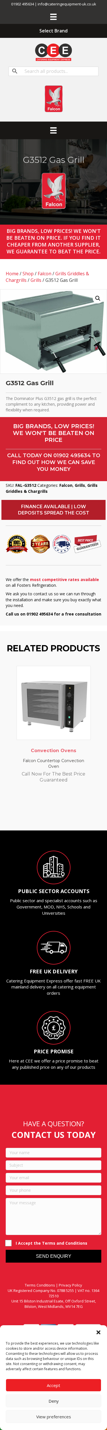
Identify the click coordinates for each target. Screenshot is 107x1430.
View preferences (53, 1416)
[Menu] (53, 17)
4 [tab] (51, 815)
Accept (53, 1385)
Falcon (44, 273)
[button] (98, 1332)
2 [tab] (39, 815)
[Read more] (85, 676)
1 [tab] (34, 815)
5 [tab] (56, 815)
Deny (54, 1401)
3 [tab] (45, 815)
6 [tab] (62, 815)
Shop (28, 273)
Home (12, 273)
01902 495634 (72, 455)
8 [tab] (73, 815)
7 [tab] (68, 815)
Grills (36, 280)
